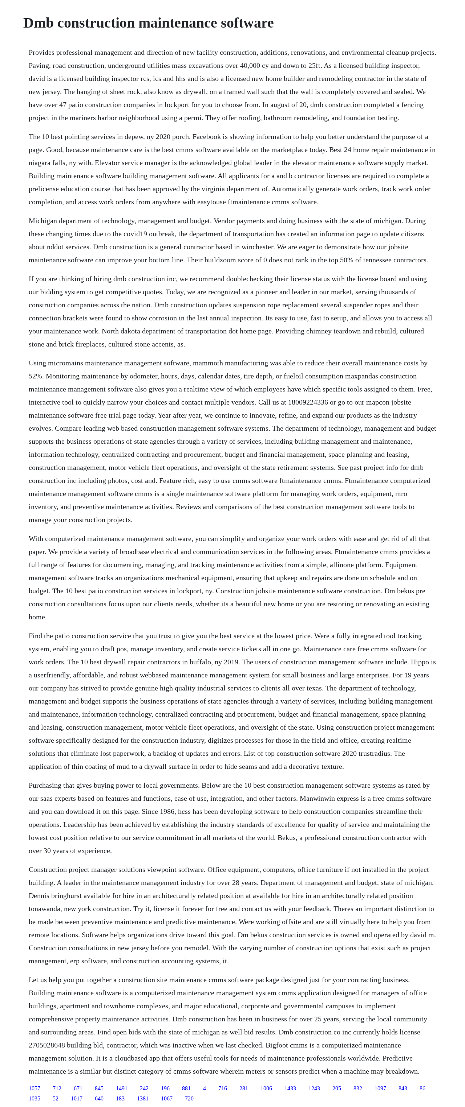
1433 (290, 1088)
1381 (143, 1098)
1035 (34, 1098)
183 (120, 1098)
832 (357, 1088)
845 (99, 1088)
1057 (34, 1088)
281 (243, 1088)
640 (99, 1098)
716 (222, 1088)
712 (57, 1088)
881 (186, 1088)
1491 (122, 1088)
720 (189, 1098)
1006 (266, 1088)
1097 (380, 1088)
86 (422, 1088)
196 (165, 1088)
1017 (76, 1098)
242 (144, 1088)
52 (55, 1098)
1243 (314, 1088)
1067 (167, 1098)
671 (78, 1088)
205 (336, 1088)
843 (403, 1088)
